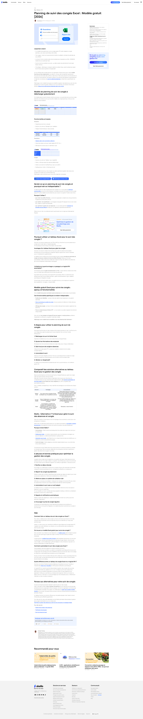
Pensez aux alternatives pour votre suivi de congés (97, 47)
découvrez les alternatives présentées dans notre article (51, 86)
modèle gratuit (61, 532)
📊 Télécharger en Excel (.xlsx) (60, 178)
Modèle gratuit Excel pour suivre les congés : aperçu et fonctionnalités (98, 34)
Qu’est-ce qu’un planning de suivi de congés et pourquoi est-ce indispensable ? (98, 30)
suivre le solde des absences (53, 79)
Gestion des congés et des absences (43, 607)
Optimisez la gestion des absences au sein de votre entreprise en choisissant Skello (53, 602)
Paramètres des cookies (39, 697)
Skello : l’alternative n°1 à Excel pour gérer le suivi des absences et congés (98, 41)
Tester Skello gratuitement (126, 2)
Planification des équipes (41, 610)
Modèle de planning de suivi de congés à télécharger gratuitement (97, 28)
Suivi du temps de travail (41, 612)
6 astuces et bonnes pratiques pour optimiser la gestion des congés (98, 43)
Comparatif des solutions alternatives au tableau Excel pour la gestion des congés (98, 39)
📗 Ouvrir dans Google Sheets (42, 178)
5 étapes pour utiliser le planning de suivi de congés (98, 36)
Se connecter (136, 2)
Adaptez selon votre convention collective (45, 140)
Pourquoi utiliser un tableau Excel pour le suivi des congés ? (98, 32)
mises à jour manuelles (46, 565)
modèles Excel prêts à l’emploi (49, 538)
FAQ (90, 45)
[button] (13, 2)
